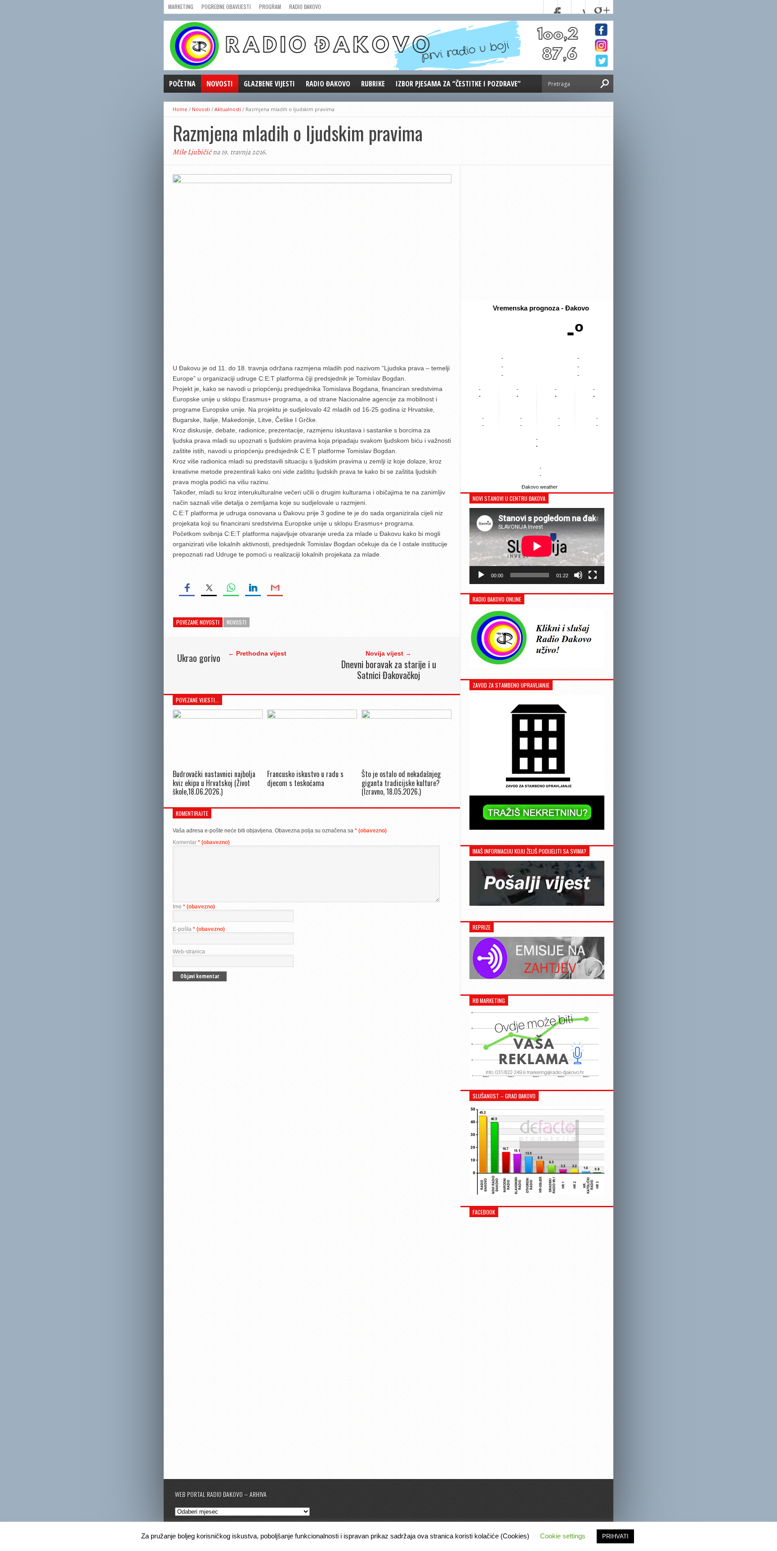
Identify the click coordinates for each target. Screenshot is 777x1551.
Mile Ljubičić (192, 152)
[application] (536, 546)
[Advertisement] (536, 233)
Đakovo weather (540, 487)
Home (180, 109)
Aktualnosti (227, 109)
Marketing (180, 6)
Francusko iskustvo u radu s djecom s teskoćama (305, 778)
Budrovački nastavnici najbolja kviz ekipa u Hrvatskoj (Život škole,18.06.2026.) (214, 782)
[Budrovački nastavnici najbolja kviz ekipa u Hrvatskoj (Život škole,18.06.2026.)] (218, 716)
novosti (236, 622)
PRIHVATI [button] (615, 1536)
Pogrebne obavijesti (226, 6)
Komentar (201, 842)
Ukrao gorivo (198, 657)
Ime (194, 907)
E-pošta (199, 929)
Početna (182, 84)
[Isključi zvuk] (578, 575)
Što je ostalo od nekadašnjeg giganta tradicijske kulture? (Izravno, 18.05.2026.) (401, 782)
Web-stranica (189, 952)
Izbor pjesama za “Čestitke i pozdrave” (458, 84)
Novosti (219, 84)
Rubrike (373, 84)
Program (270, 6)
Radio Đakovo (305, 6)
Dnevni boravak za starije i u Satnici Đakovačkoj (388, 669)
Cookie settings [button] (562, 1536)
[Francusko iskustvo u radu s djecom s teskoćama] (312, 716)
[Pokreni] (481, 575)
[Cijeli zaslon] (592, 575)
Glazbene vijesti (269, 84)
